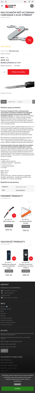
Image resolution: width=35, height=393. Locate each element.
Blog (2, 311)
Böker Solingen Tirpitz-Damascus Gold (11, 341)
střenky (30, 119)
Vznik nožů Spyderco (6, 359)
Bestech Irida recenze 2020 (8, 344)
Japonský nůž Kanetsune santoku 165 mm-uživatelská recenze (15, 338)
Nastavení (17, 384)
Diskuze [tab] (20, 101)
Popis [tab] (3, 101)
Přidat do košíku (18, 72)
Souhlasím (17, 389)
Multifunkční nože (21, 187)
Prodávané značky (6, 324)
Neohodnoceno (14, 51)
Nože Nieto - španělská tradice (9, 365)
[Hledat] (29, 1)
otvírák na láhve (6, 164)
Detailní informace (6, 93)
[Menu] (2, 5)
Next (32, 202)
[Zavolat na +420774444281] (6, 1)
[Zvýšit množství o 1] (6, 72)
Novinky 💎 (4, 306)
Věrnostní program (6, 318)
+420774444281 (8, 293)
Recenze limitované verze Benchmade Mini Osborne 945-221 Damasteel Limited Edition (17, 334)
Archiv (4, 350)
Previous (29, 202)
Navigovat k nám (6, 309)
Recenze (3, 313)
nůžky (32, 126)
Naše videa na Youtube (10, 297)
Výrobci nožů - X (5, 370)
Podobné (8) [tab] (11, 101)
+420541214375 (5, 295)
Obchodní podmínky (7, 320)
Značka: (5, 53)
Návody (3, 315)
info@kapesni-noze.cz (10, 290)
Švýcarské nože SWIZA (7, 362)
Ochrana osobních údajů (8, 322)
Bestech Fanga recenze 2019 (8, 346)
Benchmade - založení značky (9, 368)
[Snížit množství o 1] (2, 72)
